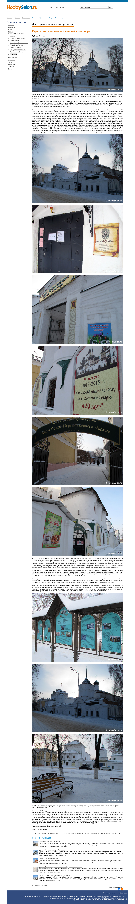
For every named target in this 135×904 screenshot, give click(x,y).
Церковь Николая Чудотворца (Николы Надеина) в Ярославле (60, 867)
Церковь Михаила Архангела (48, 858)
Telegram (123, 893)
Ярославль (26, 18)
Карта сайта (60, 7)
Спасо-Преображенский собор (49, 841)
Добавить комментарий (40, 885)
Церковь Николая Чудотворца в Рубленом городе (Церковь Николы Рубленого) (92, 833)
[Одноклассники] (122, 889)
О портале (36, 896)
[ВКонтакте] (119, 889)
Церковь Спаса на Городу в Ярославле (51, 850)
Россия (17, 18)
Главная (9, 18)
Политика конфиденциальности (52, 896)
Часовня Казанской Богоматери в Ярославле (54, 875)
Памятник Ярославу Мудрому (46, 833)
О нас (52, 7)
